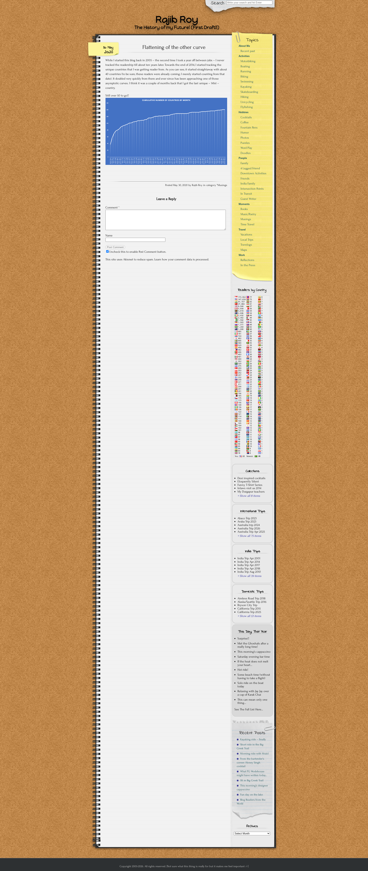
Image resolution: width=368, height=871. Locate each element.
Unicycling (247, 102)
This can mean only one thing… (252, 701)
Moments (244, 204)
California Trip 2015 (249, 608)
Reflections (247, 260)
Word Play (246, 148)
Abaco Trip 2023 (247, 518)
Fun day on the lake (251, 794)
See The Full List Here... (248, 709)
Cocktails (246, 117)
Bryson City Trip (247, 605)
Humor (245, 132)
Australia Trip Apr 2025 (251, 531)
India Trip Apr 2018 (248, 568)
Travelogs (246, 244)
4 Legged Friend (250, 168)
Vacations (246, 234)
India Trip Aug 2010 (249, 571)
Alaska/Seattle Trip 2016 (251, 602)
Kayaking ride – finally (252, 739)
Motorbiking (248, 61)
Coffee (245, 122)
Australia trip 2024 (248, 525)
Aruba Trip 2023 (246, 521)
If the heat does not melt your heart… (252, 663)
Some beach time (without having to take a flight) (253, 676)
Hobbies (243, 112)
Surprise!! (243, 638)
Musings (222, 185)
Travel (242, 229)
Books (244, 209)
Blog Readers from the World (251, 801)
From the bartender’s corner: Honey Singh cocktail (250, 762)
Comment (112, 207)
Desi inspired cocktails (251, 478)
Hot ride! (242, 669)
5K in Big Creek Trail (251, 780)
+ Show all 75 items (249, 536)
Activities (244, 56)
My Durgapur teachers (251, 491)
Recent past (248, 51)
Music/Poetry (248, 214)
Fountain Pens (249, 127)
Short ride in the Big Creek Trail (250, 746)
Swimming (247, 81)
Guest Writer (248, 199)
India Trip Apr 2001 (248, 558)
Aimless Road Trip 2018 (251, 598)
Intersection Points (252, 188)
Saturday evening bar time (253, 656)
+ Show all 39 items (249, 576)
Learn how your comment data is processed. (181, 259)
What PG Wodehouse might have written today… (252, 773)
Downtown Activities (253, 173)
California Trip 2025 (249, 612)
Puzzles (245, 143)
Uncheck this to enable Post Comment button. (137, 251)
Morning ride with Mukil (254, 753)
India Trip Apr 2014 (248, 561)
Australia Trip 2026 (248, 528)
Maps (244, 250)
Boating (245, 66)
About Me (244, 45)
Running (246, 71)
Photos (245, 137)
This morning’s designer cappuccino (252, 787)
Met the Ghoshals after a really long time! (252, 645)
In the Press (248, 265)
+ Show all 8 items (248, 496)
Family (244, 163)
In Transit (246, 193)
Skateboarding (249, 92)
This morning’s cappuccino (253, 651)
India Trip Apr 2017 (248, 565)
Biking (244, 76)
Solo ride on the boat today (250, 684)
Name (109, 235)
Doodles (246, 153)
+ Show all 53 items (249, 616)
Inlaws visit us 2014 (249, 488)
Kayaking (246, 86)
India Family (248, 183)
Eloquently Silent (248, 481)
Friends (245, 178)
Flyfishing (247, 107)
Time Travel (247, 224)
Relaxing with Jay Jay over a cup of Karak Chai (253, 692)
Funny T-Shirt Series (249, 485)
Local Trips (247, 239)
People (243, 158)
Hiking (245, 97)
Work (242, 255)
